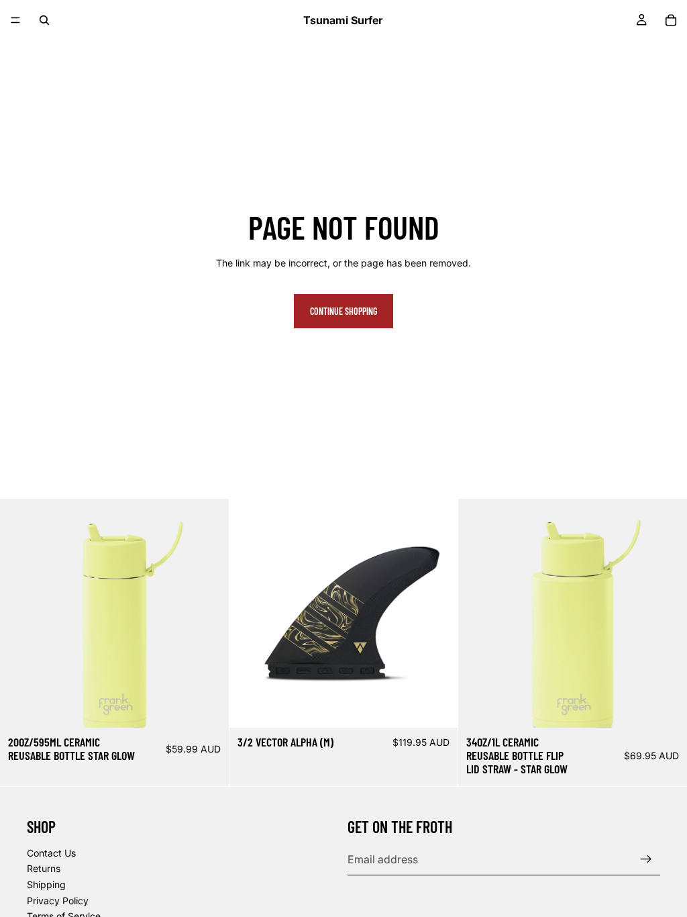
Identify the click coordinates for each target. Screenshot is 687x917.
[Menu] (15, 20)
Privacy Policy (58, 900)
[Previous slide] (249, 613)
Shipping (46, 884)
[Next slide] (437, 613)
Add (219, 706)
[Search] (44, 20)
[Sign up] (646, 859)
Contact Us (51, 853)
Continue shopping (343, 311)
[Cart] (671, 20)
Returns (43, 869)
